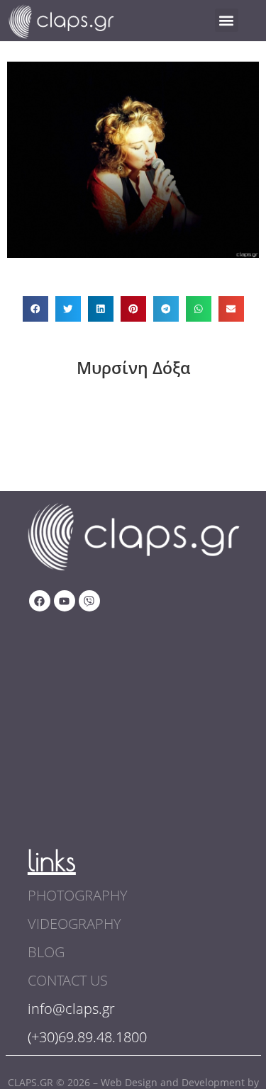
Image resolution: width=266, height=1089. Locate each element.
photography (78, 895)
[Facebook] (39, 600)
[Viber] (89, 600)
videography (74, 923)
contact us (68, 980)
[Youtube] (64, 600)
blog (46, 951)
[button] (226, 20)
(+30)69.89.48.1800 (87, 1036)
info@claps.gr (71, 1008)
